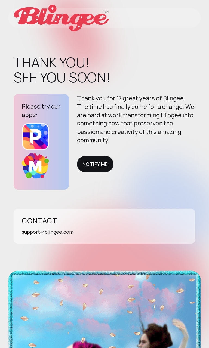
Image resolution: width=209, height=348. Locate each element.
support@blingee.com (47, 232)
